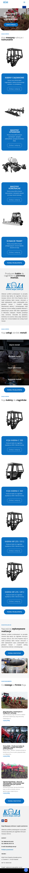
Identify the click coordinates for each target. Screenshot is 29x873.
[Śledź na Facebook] (2, 820)
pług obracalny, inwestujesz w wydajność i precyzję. (12, 712)
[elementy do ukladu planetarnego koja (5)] (14, 673)
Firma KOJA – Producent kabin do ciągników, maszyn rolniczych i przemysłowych (13, 747)
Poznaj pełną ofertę (14, 263)
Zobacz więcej (11, 24)
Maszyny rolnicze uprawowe (11, 16)
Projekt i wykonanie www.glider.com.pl (11, 867)
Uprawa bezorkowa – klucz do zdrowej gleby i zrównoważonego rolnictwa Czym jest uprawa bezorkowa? (13, 784)
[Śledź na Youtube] (6, 820)
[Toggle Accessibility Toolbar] (26, 870)
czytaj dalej (6, 720)
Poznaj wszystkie (14, 653)
